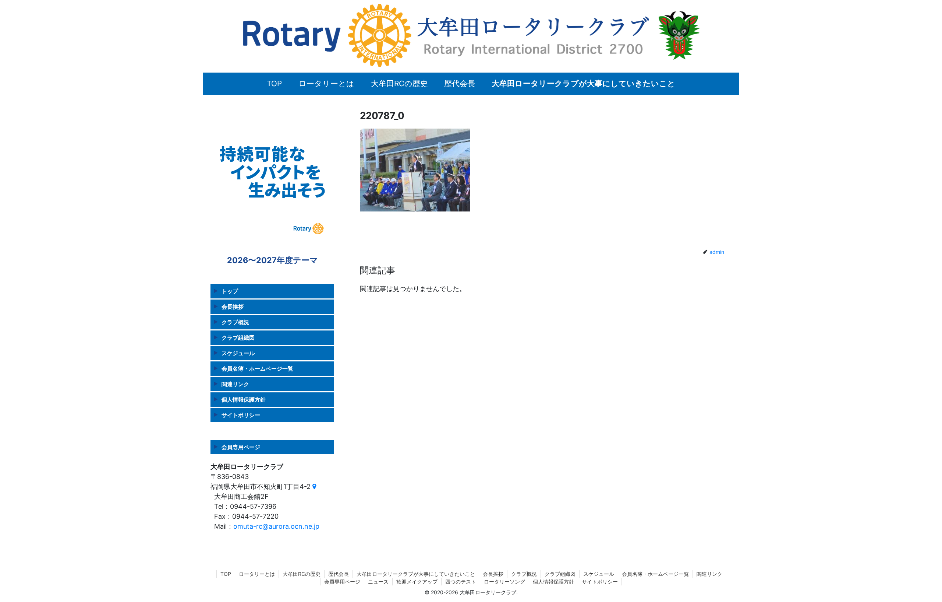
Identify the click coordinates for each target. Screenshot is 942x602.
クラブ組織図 (238, 338)
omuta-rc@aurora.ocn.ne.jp (276, 526)
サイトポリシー (241, 415)
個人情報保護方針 (244, 399)
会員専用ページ (241, 447)
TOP (225, 574)
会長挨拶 (233, 307)
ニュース (378, 581)
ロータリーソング (504, 581)
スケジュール (238, 353)
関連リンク (235, 384)
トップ (230, 291)
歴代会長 (338, 574)
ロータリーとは (257, 574)
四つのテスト (460, 581)
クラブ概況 (235, 322)
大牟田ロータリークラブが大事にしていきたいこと (416, 574)
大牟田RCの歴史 (302, 574)
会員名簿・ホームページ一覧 (257, 368)
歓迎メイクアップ (417, 581)
